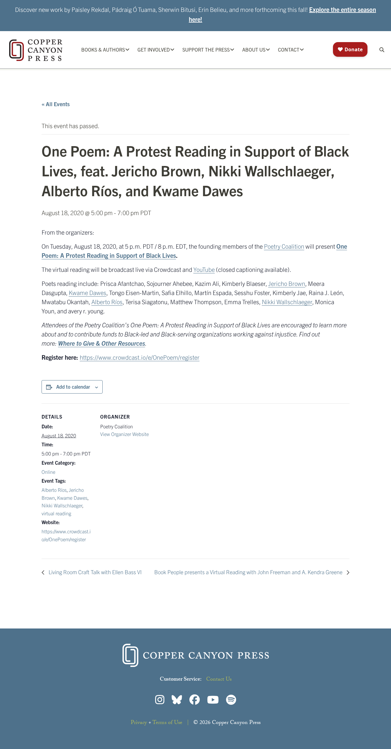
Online (48, 472)
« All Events (56, 103)
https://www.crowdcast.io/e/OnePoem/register (139, 357)
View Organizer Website (124, 434)
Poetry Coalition (284, 246)
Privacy (139, 723)
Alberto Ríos (106, 301)
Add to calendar (73, 387)
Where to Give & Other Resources (101, 343)
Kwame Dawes (87, 292)
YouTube (204, 269)
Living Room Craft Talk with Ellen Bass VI (94, 571)
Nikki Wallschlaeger (287, 301)
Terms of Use (167, 723)
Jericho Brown (286, 283)
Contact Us (219, 680)
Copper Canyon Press (35, 50)
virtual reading (56, 513)
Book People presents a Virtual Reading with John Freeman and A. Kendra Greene (249, 571)
